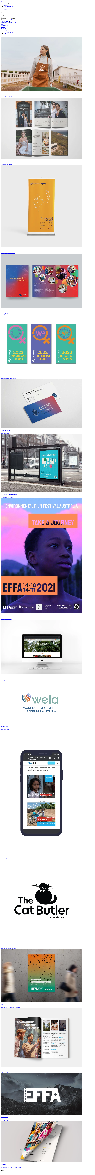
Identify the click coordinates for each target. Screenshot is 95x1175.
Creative (7, 96)
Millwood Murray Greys (5, 93)
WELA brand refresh (4, 726)
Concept (7, 378)
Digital (5, 497)
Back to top (3, 28)
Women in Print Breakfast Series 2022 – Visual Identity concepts (12, 375)
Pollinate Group (3, 1164)
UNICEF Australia (4, 858)
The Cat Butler (3, 945)
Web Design (8, 680)
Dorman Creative (4, 161)
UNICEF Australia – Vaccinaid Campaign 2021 (9, 494)
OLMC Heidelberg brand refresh (6, 430)
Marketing (6, 164)
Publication (8, 314)
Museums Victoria (4, 1069)
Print (10, 164)
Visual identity (12, 253)
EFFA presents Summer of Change (7, 1004)
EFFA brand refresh (4, 1117)
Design (11, 96)
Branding (3, 96)
